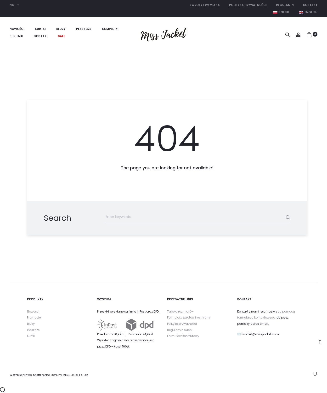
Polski (284, 12)
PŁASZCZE (83, 29)
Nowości (33, 311)
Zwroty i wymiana (205, 5)
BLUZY (61, 29)
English (310, 12)
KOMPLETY (110, 29)
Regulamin (285, 5)
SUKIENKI (16, 36)
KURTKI (40, 29)
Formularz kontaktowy (183, 336)
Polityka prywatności (248, 5)
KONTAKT (310, 5)
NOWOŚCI (17, 29)
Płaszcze (33, 330)
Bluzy (31, 324)
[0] (309, 34)
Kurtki (31, 336)
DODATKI (40, 36)
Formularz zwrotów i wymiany (188, 317)
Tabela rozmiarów (180, 311)
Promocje (34, 317)
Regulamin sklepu (180, 330)
